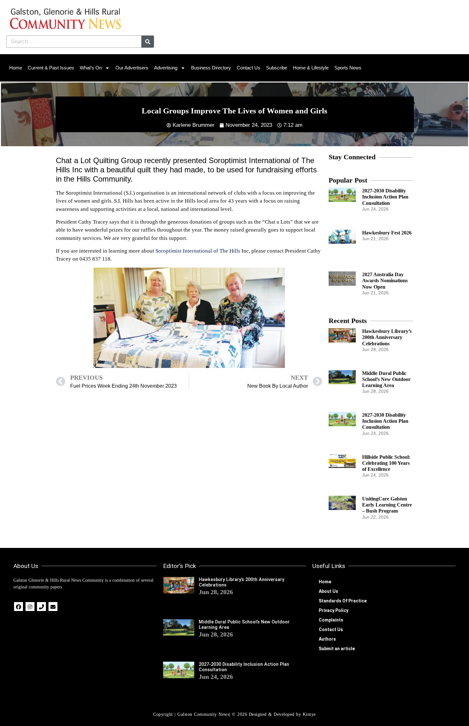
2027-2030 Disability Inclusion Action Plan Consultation (385, 196)
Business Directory (211, 67)
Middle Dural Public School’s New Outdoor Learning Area (386, 379)
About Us (328, 591)
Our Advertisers (131, 67)
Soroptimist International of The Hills (197, 251)
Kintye (309, 714)
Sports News (347, 67)
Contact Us (248, 67)
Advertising (165, 67)
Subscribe (276, 67)
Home (15, 67)
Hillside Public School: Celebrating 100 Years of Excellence (386, 463)
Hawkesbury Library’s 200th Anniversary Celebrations (387, 337)
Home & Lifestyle (311, 67)
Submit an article (337, 648)
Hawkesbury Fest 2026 (387, 232)
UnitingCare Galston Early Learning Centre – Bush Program (387, 505)
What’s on (91, 67)
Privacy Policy (333, 610)
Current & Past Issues (51, 67)
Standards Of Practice (343, 600)
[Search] (147, 41)
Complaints (331, 619)
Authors (327, 639)
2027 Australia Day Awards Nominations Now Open (385, 280)
